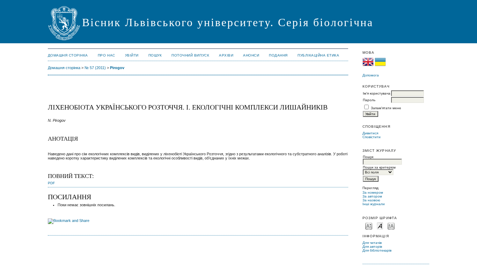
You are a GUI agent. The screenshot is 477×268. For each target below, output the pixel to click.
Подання (278, 55)
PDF (51, 183)
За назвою (371, 200)
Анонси (251, 55)
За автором (372, 196)
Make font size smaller (368, 226)
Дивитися (370, 133)
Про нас (106, 55)
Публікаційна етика (318, 55)
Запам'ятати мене (386, 108)
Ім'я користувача (376, 93)
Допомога (370, 75)
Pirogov (117, 68)
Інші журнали (373, 204)
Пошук (155, 55)
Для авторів (372, 246)
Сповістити (371, 137)
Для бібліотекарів (376, 250)
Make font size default (379, 226)
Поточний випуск (190, 55)
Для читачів (372, 243)
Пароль (369, 100)
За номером (372, 192)
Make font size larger (391, 226)
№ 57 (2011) (95, 68)
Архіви (226, 55)
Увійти (132, 55)
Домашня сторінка (68, 55)
